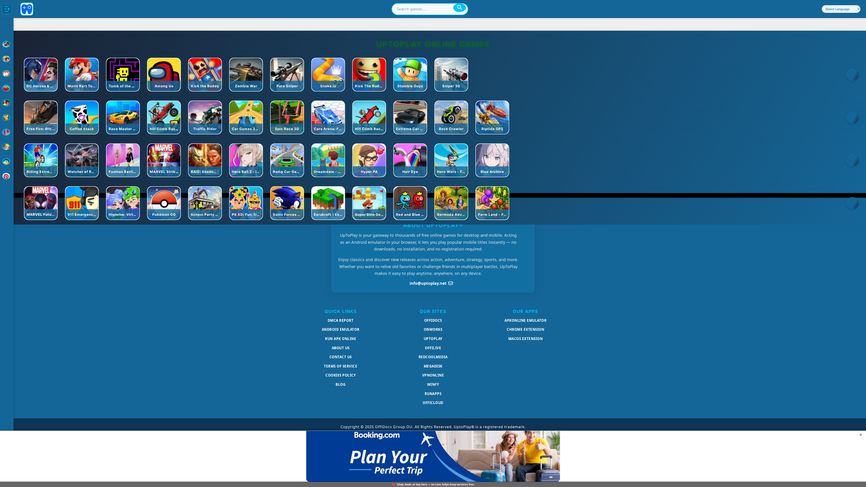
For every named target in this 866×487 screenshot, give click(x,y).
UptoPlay (433, 338)
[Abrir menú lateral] (6, 9)
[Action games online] (6, 44)
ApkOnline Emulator (525, 320)
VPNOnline (433, 375)
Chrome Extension (525, 329)
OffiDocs (433, 320)
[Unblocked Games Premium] (6, 176)
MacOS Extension (525, 338)
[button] (852, 75)
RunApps (433, 393)
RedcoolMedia (433, 357)
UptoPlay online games (433, 44)
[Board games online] (6, 73)
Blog (340, 384)
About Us (341, 348)
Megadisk (433, 366)
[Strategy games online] (6, 147)
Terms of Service (340, 366)
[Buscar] (459, 7)
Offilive (433, 348)
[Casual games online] (6, 88)
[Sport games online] (6, 132)
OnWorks (433, 329)
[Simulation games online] (6, 117)
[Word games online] (6, 161)
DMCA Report (341, 320)
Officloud (433, 402)
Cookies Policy (340, 375)
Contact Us (340, 357)
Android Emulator (340, 329)
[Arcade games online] (6, 59)
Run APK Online (340, 338)
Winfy (433, 384)
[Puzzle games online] (6, 103)
